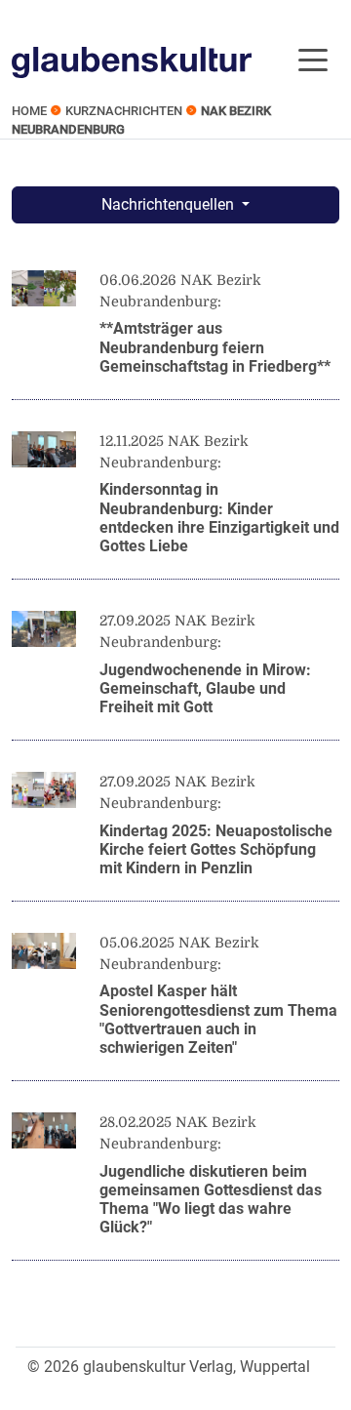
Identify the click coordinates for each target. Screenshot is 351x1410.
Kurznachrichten (123, 110)
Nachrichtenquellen (169, 204)
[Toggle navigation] (313, 58)
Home (29, 110)
